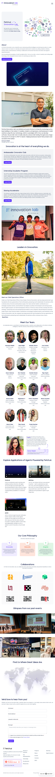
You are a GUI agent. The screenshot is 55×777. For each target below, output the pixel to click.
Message (10, 725)
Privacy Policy (26, 737)
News (36, 753)
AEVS (6, 513)
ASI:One (31, 480)
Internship (25, 758)
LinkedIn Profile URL (13, 719)
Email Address (12, 713)
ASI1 (36, 760)
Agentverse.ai (49, 753)
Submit (11, 741)
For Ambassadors (26, 755)
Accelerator (26, 761)
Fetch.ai (7, 480)
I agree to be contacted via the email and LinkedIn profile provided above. (27, 735)
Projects (37, 750)
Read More (5, 317)
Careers (37, 758)
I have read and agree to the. (20, 737)
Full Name (10, 708)
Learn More (8, 162)
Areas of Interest (7, 59)
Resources (25, 763)
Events (36, 755)
